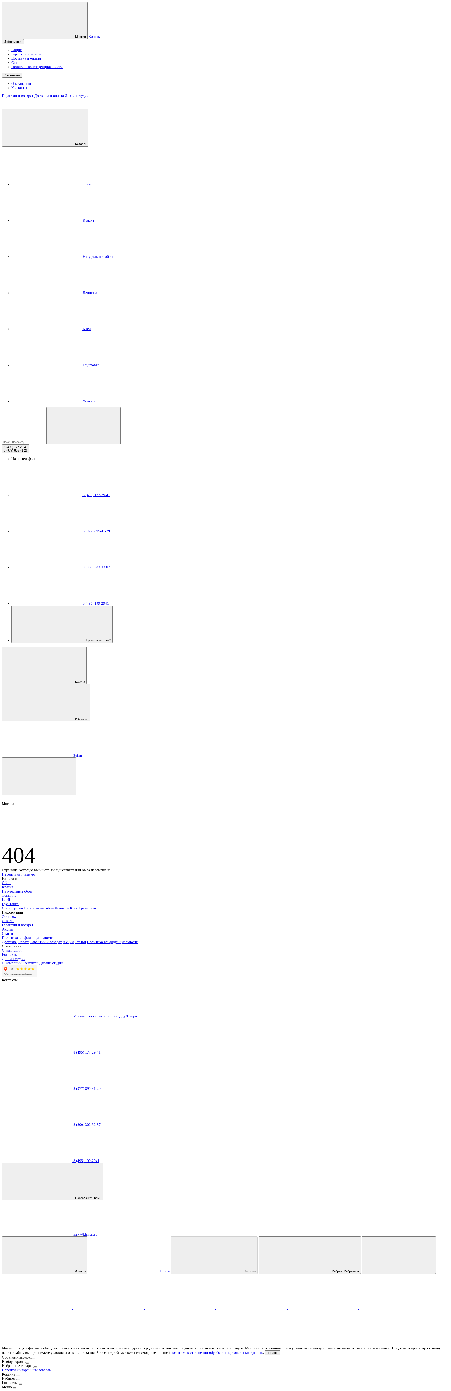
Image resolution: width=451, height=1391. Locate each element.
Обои (86, 184)
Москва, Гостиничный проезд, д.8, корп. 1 (106, 1016)
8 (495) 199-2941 (95, 603)
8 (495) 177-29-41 (96, 495)
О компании (12, 75)
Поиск (165, 1271)
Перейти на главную (18, 874)
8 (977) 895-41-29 (96, 531)
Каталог (80, 144)
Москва (80, 37)
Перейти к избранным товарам (26, 1370)
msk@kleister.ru (84, 1234)
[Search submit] (83, 425)
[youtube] (394, 1308)
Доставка (9, 917)
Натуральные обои (97, 257)
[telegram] (109, 1308)
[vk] (252, 1308)
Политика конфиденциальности (37, 67)
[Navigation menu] (39, 776)
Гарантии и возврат (27, 54)
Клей (86, 329)
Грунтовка (90, 365)
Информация (13, 41)
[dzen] (37, 1344)
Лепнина (89, 293)
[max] (37, 1308)
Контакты (96, 37)
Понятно (272, 1353)
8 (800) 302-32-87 (96, 567)
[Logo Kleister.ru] (37, 107)
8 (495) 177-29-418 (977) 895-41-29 (15, 448)
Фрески (88, 401)
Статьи (17, 63)
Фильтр (80, 1271)
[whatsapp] (180, 1308)
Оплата (8, 921)
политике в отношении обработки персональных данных (217, 1353)
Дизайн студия (76, 96)
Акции (16, 50)
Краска (88, 220)
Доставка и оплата (26, 58)
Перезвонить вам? (97, 640)
